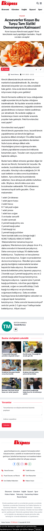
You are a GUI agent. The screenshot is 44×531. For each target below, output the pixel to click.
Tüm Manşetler (30, 475)
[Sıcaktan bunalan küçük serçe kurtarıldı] (11, 365)
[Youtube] (26, 464)
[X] (18, 464)
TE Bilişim (14, 522)
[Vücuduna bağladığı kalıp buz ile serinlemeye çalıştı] (32, 383)
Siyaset (32, 10)
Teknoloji (19, 494)
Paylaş (6, 69)
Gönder (6, 425)
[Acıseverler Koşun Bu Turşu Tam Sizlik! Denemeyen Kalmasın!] (22, 54)
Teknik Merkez (14, 74)
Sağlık (24, 10)
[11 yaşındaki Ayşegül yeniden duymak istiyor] (11, 347)
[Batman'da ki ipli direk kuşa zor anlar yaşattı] (11, 383)
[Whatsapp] (30, 464)
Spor (40, 10)
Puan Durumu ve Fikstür (12, 475)
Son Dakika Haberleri (11, 481)
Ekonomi (5, 10)
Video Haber (10, 494)
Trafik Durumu (30, 470)
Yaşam (22, 16)
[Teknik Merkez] (7, 326)
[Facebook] (14, 464)
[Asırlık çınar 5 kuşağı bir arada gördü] (32, 347)
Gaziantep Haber (31, 494)
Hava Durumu (8, 470)
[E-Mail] (15, 329)
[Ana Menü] (41, 3)
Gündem (15, 10)
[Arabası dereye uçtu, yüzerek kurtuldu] (32, 365)
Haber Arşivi (30, 481)
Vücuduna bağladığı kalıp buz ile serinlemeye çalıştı (32, 392)
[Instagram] (22, 464)
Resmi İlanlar (22, 497)
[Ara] (38, 3)
